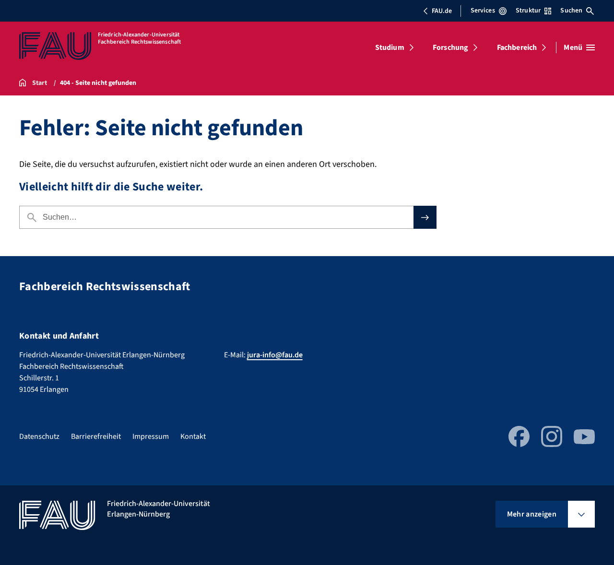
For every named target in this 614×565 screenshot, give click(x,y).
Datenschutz (39, 436)
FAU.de (442, 11)
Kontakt (193, 436)
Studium (389, 47)
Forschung (450, 47)
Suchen (571, 10)
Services (483, 10)
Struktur (528, 10)
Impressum (150, 436)
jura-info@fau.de (275, 355)
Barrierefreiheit (96, 436)
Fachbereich (517, 47)
